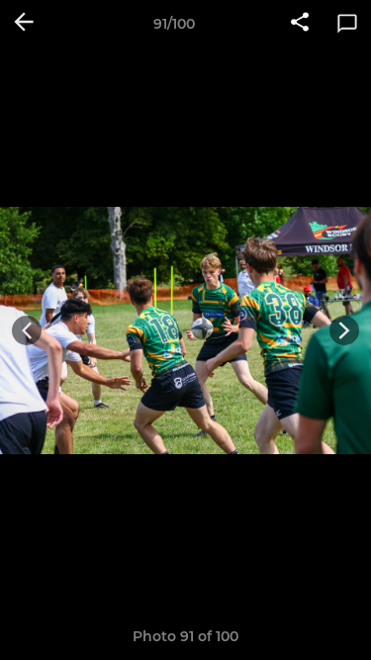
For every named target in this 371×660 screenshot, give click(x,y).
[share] (300, 24)
